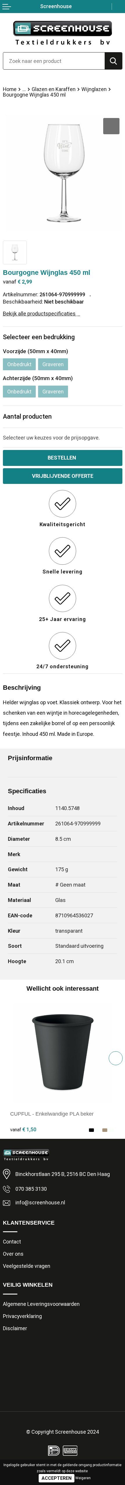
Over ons (13, 1254)
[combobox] (54, 60)
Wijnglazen (94, 89)
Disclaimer (15, 1328)
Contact (12, 1242)
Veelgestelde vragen (26, 1266)
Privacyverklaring (22, 1316)
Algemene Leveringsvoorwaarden (41, 1304)
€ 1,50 (23, 1129)
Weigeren (83, 1478)
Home (10, 89)
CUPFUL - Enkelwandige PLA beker (52, 1114)
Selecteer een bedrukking (39, 337)
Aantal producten (27, 416)
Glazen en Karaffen (54, 89)
